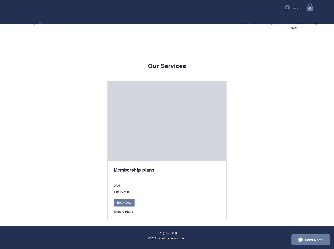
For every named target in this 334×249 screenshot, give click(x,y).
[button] (310, 7)
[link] (167, 170)
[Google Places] (317, 23)
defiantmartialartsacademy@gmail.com (263, 23)
